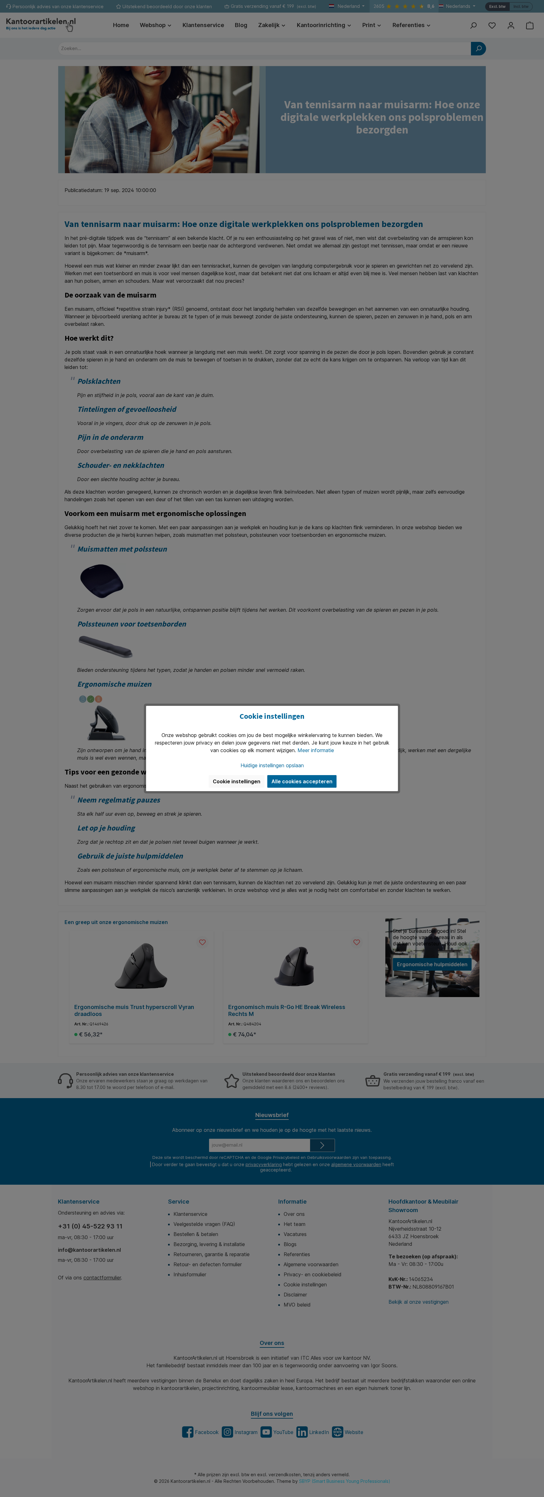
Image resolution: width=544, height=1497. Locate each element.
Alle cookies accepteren (301, 781)
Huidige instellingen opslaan (272, 765)
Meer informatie (316, 750)
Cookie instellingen (236, 781)
